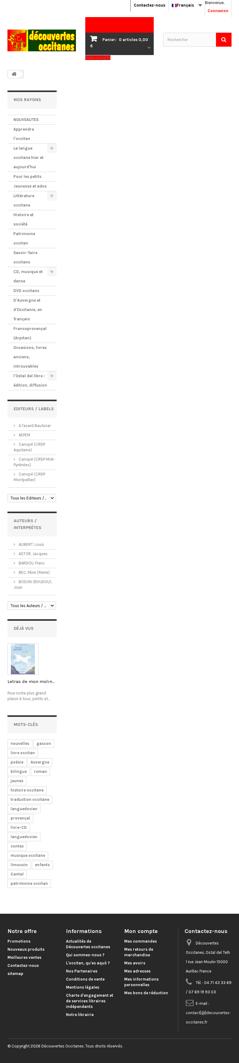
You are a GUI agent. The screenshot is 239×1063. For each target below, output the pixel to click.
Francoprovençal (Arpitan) (30, 333)
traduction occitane (30, 799)
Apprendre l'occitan (23, 134)
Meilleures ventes (24, 957)
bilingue (19, 771)
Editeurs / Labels (34, 408)
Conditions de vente (85, 979)
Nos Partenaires (81, 971)
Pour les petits (27, 176)
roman (40, 771)
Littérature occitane (23, 200)
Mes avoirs (134, 963)
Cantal (17, 874)
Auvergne (39, 762)
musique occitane (28, 855)
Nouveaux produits (26, 949)
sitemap (15, 973)
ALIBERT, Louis (31, 544)
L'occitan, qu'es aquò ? (88, 963)
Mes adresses (137, 971)
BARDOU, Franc (31, 563)
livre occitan (23, 752)
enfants (42, 864)
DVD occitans (26, 290)
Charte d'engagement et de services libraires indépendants (89, 1001)
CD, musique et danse (28, 276)
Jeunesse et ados (30, 186)
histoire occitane (27, 790)
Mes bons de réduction (146, 993)
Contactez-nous (149, 5)
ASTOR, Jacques (33, 553)
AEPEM (24, 435)
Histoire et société (23, 219)
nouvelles (20, 743)
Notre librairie (80, 1014)
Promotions (18, 941)
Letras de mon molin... (31, 681)
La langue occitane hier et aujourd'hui (28, 157)
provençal (20, 818)
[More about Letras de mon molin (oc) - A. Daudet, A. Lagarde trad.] (23, 659)
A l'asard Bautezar (34, 425)
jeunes (17, 780)
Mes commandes (140, 941)
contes (17, 846)
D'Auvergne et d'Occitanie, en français (27, 309)
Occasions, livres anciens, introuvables (30, 357)
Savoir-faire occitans (25, 257)
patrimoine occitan (29, 883)
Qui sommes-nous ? (85, 955)
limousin (19, 864)
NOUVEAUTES (26, 119)
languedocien (24, 808)
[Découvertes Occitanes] (41, 40)
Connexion (218, 10)
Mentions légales (82, 987)
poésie (17, 762)
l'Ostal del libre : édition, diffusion (30, 381)
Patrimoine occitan (24, 238)
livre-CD (19, 827)
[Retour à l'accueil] (14, 74)
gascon (43, 743)
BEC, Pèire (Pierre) (34, 572)
